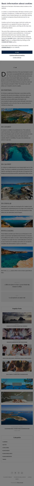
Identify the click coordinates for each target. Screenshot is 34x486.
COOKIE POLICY (6, 47)
